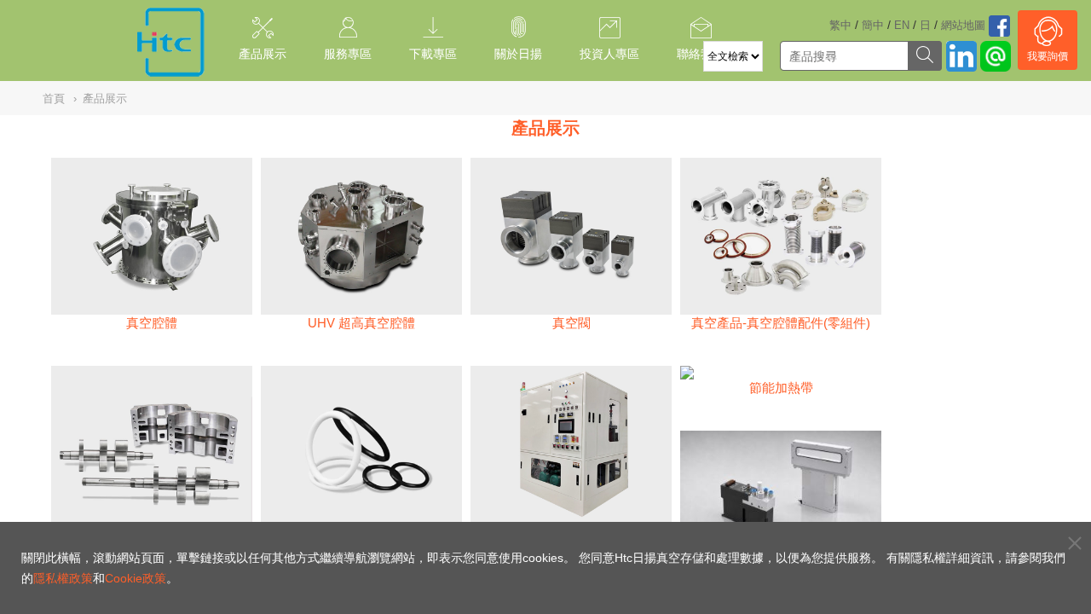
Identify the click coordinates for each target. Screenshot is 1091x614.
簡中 (873, 25)
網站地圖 (963, 25)
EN (901, 25)
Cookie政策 (135, 578)
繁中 (840, 25)
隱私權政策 (63, 578)
